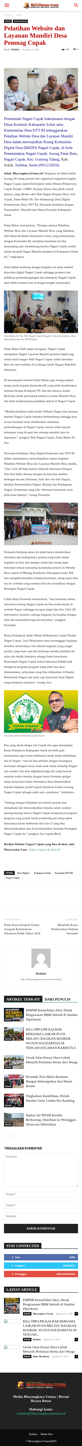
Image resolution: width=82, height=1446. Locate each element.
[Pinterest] (26, 59)
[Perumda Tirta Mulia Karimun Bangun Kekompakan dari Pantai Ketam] (14, 1081)
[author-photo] (41, 967)
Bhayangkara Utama (43, 1313)
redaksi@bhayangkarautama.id (41, 1413)
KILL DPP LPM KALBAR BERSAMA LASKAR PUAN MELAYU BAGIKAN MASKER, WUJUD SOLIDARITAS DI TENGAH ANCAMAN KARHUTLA (51, 1039)
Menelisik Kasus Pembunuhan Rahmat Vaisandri (64, 929)
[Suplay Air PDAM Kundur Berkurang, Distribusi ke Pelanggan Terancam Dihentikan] (14, 1120)
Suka (72, 1257)
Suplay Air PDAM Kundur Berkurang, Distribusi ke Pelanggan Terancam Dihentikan (51, 1119)
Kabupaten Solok (42, 873)
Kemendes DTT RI (64, 873)
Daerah (19, 15)
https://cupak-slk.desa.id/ (45, 849)
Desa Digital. (23, 873)
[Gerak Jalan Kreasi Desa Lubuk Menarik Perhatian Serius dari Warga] (14, 1062)
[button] (6, 5)
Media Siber (47, 1434)
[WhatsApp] (35, 59)
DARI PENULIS (57, 999)
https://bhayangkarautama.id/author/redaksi (41, 979)
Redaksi (15, 49)
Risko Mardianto (41, 1356)
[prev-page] (6, 1134)
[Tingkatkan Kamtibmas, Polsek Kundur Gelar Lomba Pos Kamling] (14, 1100)
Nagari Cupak (13, 878)
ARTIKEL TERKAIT (23, 999)
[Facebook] (8, 59)
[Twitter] (17, 59)
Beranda (8, 15)
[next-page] (12, 1134)
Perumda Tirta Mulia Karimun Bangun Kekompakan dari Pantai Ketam (49, 1081)
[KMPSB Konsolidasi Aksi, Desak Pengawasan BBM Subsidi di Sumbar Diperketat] (14, 1015)
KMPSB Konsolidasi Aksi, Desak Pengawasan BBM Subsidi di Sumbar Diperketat (52, 1014)
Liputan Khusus (20, 21)
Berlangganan (66, 1273)
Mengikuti (69, 1265)
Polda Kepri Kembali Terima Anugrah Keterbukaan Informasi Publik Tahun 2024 (22, 929)
